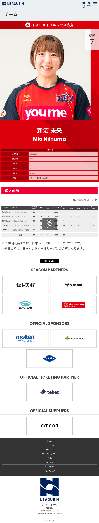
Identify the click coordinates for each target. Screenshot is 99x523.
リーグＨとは (49, 445)
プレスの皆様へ (49, 467)
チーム (11, 14)
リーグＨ (13, 3)
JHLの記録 (49, 462)
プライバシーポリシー (49, 454)
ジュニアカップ (50, 471)
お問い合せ (49, 449)
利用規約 (49, 458)
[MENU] (95, 3)
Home (49, 441)
